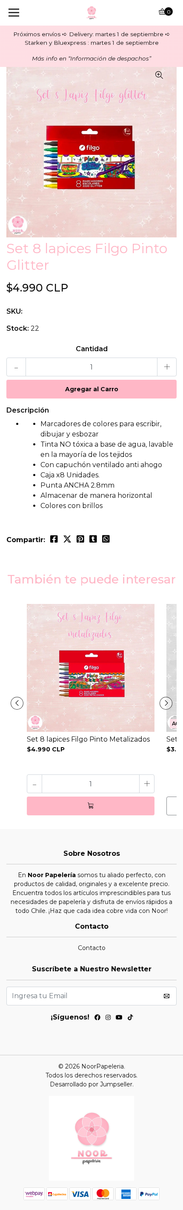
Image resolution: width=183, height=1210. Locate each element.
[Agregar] (90, 806)
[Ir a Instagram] (108, 1018)
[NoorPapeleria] (92, 13)
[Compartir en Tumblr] (93, 539)
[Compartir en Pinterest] (80, 539)
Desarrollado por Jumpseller (91, 1084)
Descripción (27, 410)
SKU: (14, 311)
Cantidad (92, 349)
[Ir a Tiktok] (130, 1018)
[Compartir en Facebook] (54, 539)
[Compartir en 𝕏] (67, 539)
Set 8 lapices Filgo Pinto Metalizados (88, 739)
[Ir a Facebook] (97, 1018)
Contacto (92, 948)
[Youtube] (119, 1018)
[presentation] (17, 703)
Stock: (17, 328)
